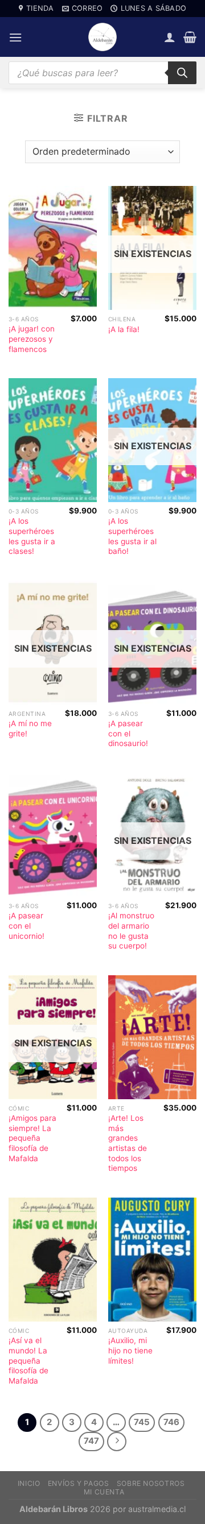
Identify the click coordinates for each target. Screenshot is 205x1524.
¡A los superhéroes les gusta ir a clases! (32, 536)
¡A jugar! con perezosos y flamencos (32, 338)
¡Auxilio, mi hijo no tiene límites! (130, 1350)
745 (142, 1422)
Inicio (29, 1483)
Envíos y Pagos (78, 1483)
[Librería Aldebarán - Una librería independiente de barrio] (102, 37)
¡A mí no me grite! (30, 728)
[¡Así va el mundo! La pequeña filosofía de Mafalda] (53, 1260)
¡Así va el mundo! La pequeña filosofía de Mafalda (28, 1360)
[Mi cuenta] (169, 36)
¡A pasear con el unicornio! (26, 925)
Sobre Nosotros (151, 1483)
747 (91, 1441)
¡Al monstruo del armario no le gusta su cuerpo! (131, 930)
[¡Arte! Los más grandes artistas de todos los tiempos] (152, 1037)
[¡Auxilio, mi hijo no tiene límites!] (152, 1260)
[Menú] (15, 37)
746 (171, 1422)
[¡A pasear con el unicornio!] (53, 835)
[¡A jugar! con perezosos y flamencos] (53, 248)
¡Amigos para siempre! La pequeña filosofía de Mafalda (32, 1138)
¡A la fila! (124, 329)
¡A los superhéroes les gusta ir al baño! (132, 536)
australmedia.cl (157, 1509)
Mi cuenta (104, 1492)
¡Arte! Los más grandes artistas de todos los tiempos (127, 1143)
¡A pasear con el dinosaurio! (128, 733)
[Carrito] (189, 36)
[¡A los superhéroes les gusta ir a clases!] (53, 440)
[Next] (116, 1441)
